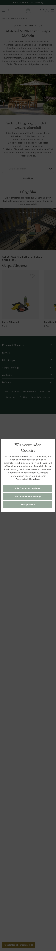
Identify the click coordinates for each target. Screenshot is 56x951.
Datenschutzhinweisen (28, 479)
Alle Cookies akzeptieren (27, 488)
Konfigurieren (28, 504)
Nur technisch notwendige (28, 496)
